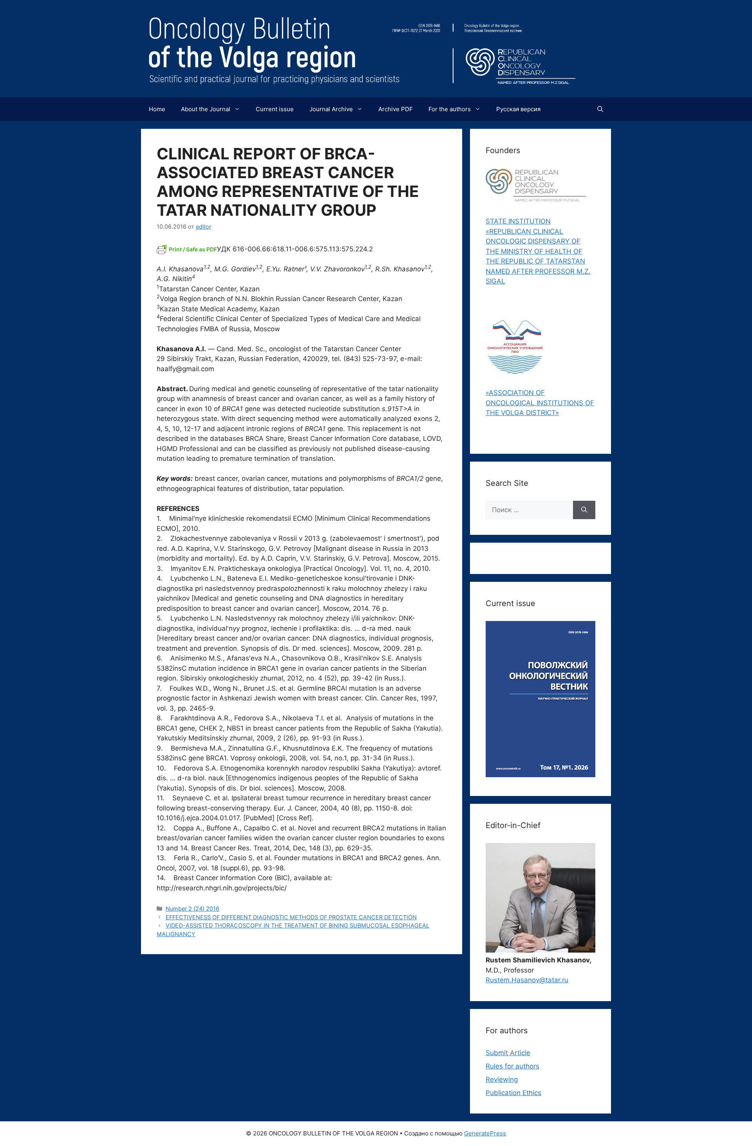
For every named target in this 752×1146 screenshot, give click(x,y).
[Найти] (584, 510)
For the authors (449, 109)
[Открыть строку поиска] (600, 109)
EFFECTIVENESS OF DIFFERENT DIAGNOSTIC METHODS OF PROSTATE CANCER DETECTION (291, 917)
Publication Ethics (513, 1093)
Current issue (275, 109)
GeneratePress (485, 1133)
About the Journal (205, 109)
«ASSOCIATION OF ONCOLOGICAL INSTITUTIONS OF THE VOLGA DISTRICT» (540, 403)
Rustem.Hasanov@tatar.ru (527, 980)
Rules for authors (512, 1066)
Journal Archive (331, 109)
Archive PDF (395, 109)
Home (157, 109)
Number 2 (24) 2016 (192, 908)
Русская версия (518, 109)
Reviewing (502, 1079)
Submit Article (508, 1053)
